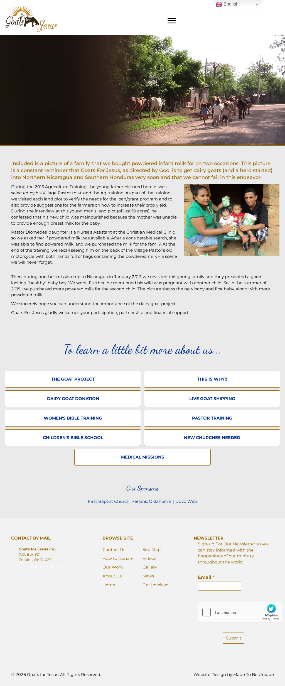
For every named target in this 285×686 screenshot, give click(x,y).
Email (206, 577)
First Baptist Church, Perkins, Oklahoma (130, 501)
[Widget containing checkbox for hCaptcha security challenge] (240, 612)
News (148, 576)
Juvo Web (186, 501)
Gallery (149, 567)
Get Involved (155, 584)
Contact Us (113, 549)
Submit (233, 638)
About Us (112, 576)
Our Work (112, 567)
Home (108, 584)
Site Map (151, 549)
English (230, 4)
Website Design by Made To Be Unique (233, 674)
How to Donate (118, 558)
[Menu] (171, 21)
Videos (149, 558)
